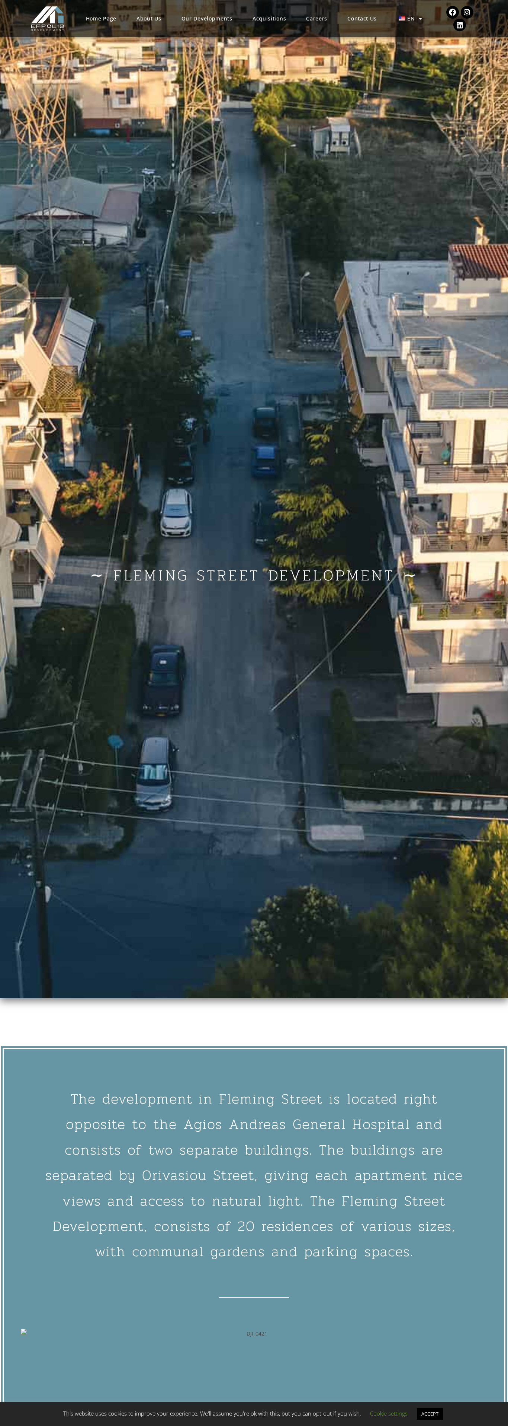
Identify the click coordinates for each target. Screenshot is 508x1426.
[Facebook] (452, 12)
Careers (316, 18)
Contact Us (362, 18)
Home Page (101, 18)
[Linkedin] (459, 25)
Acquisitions (269, 18)
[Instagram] (467, 12)
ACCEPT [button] (429, 1413)
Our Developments (206, 18)
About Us (148, 18)
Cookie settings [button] (389, 1413)
